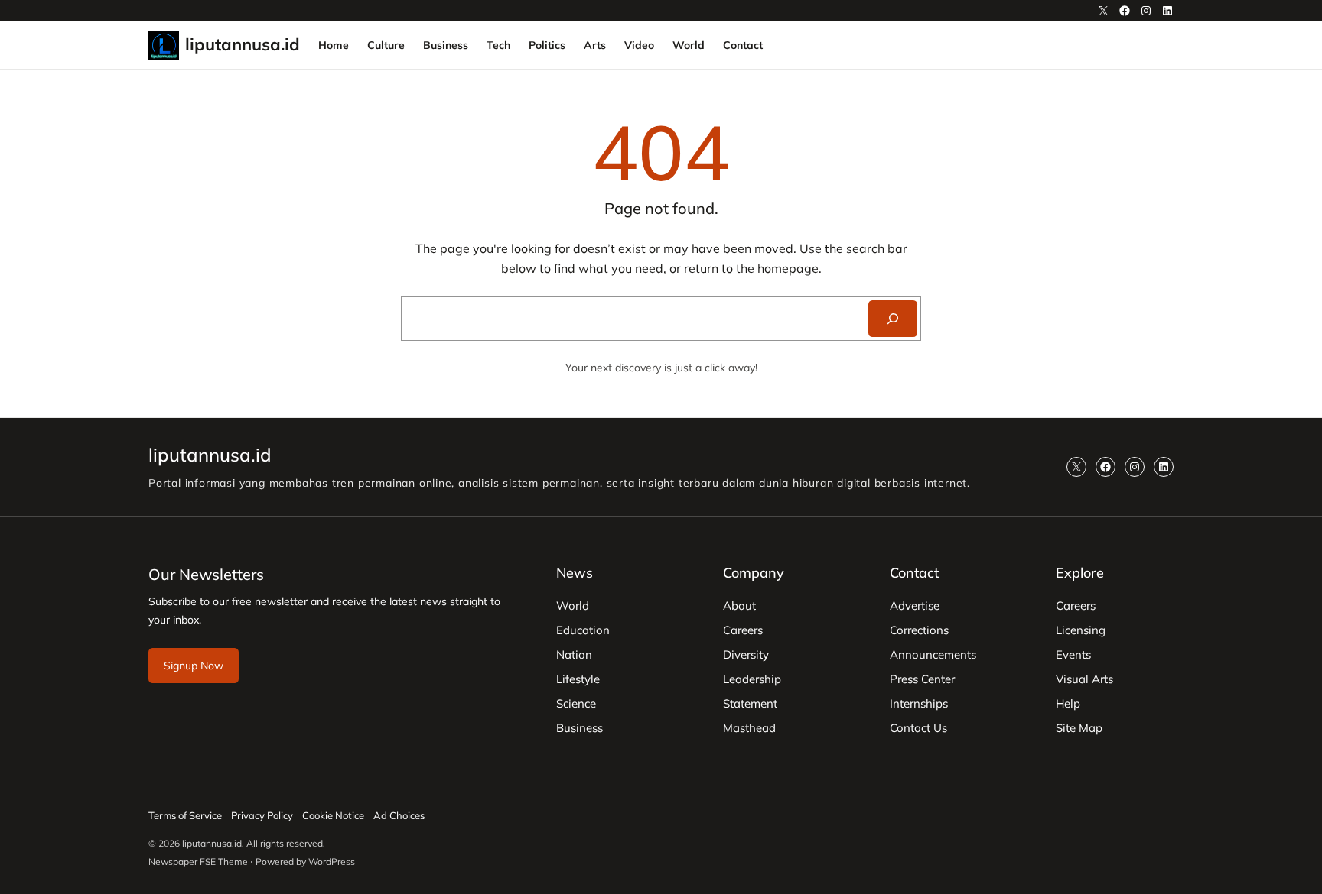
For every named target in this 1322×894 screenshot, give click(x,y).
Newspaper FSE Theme (198, 861)
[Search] (892, 318)
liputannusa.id (242, 44)
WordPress (331, 861)
